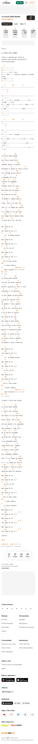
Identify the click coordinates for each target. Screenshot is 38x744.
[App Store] (22, 680)
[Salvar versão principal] (10, 23)
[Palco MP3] (16, 725)
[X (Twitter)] (32, 714)
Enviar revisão (5, 568)
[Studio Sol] (8, 732)
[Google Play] (8, 680)
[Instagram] (11, 714)
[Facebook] (18, 714)
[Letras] (5, 725)
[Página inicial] (6, 2)
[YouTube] (4, 714)
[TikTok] (25, 714)
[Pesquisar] (26, 3)
